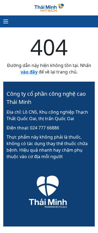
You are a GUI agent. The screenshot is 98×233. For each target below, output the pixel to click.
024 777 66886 (44, 128)
